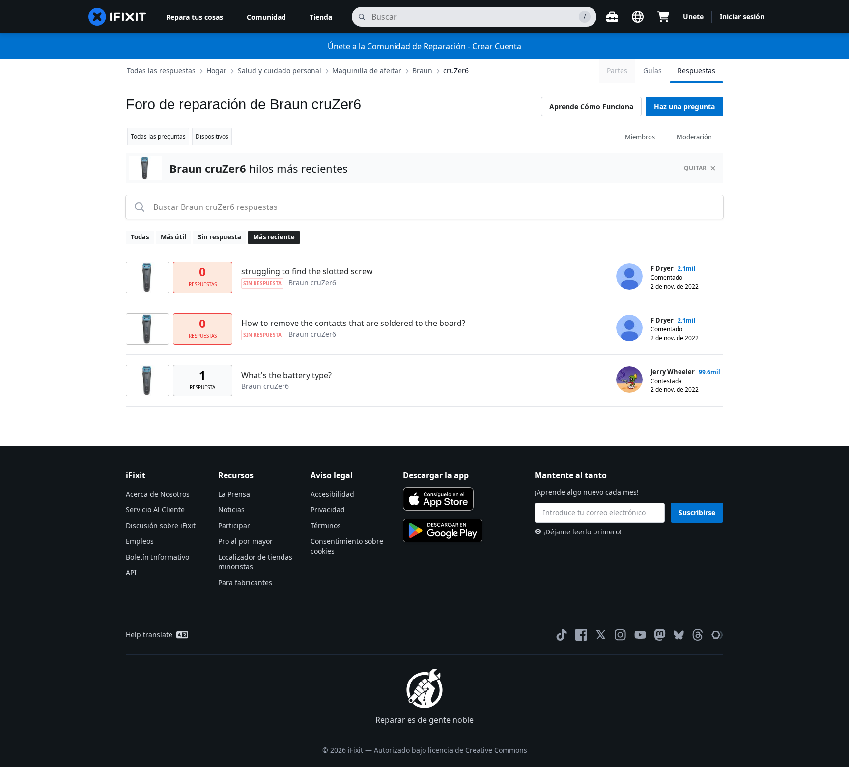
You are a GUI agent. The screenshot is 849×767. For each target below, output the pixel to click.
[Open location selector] (638, 17)
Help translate (149, 634)
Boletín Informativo (157, 556)
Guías (652, 70)
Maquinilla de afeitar (366, 70)
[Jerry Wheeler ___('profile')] (629, 379)
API (131, 572)
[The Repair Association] (717, 635)
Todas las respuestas (161, 70)
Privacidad (328, 509)
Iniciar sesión (742, 16)
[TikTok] (561, 635)
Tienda (321, 17)
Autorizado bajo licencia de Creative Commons (450, 750)
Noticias (231, 509)
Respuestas (696, 70)
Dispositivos (212, 136)
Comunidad (266, 17)
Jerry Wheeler (673, 371)
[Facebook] (581, 635)
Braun (422, 70)
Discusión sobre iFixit (161, 525)
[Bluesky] (679, 635)
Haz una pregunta (684, 106)
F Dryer (662, 268)
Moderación (694, 136)
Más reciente (274, 237)
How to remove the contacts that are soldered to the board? (353, 323)
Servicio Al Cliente (155, 509)
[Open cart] (663, 17)
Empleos (140, 541)
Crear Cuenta (496, 46)
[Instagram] (620, 635)
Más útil (173, 237)
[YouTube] (640, 635)
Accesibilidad (332, 494)
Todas (140, 237)
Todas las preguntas (158, 136)
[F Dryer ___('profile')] (629, 276)
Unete (693, 16)
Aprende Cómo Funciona (591, 106)
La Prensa (234, 494)
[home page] (117, 17)
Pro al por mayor (245, 541)
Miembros (640, 136)
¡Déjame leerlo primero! (582, 531)
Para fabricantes (245, 582)
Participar (234, 525)
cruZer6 (456, 70)
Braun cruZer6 (312, 282)
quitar (695, 168)
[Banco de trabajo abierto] (612, 17)
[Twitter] (601, 635)
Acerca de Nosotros (158, 494)
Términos (326, 525)
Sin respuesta (219, 237)
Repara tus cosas (194, 17)
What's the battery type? (286, 375)
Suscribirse (697, 512)
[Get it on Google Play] (442, 530)
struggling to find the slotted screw (307, 271)
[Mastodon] (660, 635)
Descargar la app (436, 475)
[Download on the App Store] (438, 499)
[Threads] (698, 635)
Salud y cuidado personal (279, 70)
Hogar (216, 70)
